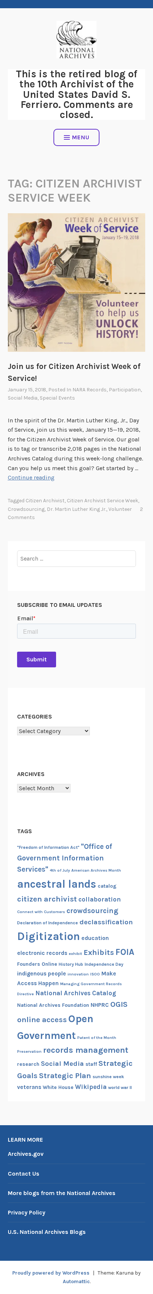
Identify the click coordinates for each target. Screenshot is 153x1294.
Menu (80, 137)
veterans (29, 1087)
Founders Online (37, 964)
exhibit (75, 953)
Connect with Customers (41, 911)
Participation (125, 390)
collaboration (99, 899)
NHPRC (100, 1005)
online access (42, 1019)
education (95, 938)
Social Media (23, 398)
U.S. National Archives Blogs (47, 1231)
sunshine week (108, 1076)
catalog (107, 886)
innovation (78, 974)
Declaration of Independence (47, 922)
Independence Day (104, 964)
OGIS (119, 1004)
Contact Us (23, 1173)
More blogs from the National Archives (61, 1193)
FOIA (124, 952)
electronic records (42, 953)
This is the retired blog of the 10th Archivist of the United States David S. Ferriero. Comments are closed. (76, 94)
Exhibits (99, 952)
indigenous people (41, 973)
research (28, 1064)
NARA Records (89, 390)
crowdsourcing (26, 509)
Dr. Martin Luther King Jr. (76, 509)
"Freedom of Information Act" (48, 847)
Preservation (29, 1051)
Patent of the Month (96, 1037)
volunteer (120, 509)
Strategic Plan (65, 1075)
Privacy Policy (26, 1212)
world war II (120, 1087)
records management (85, 1050)
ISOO (95, 974)
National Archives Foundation (53, 1005)
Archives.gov (25, 1153)
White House (58, 1087)
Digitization (48, 936)
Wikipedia (91, 1086)
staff (91, 1064)
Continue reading (31, 477)
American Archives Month (96, 870)
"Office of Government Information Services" (64, 858)
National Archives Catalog (75, 993)
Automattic (76, 1281)
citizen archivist (45, 500)
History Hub (71, 964)
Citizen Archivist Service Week (102, 500)
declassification (106, 922)
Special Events (57, 398)
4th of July (60, 870)
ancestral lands (56, 884)
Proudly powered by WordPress (50, 1273)
